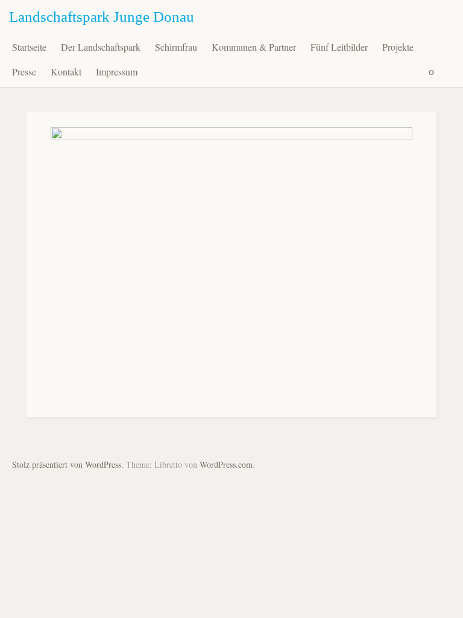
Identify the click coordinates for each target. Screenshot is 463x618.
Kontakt (66, 71)
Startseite (29, 46)
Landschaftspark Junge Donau (101, 16)
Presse (24, 71)
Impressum (116, 71)
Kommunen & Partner (254, 46)
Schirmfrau (176, 46)
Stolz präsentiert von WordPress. (68, 464)
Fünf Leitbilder (339, 46)
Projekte (398, 46)
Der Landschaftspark (100, 46)
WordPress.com (226, 464)
